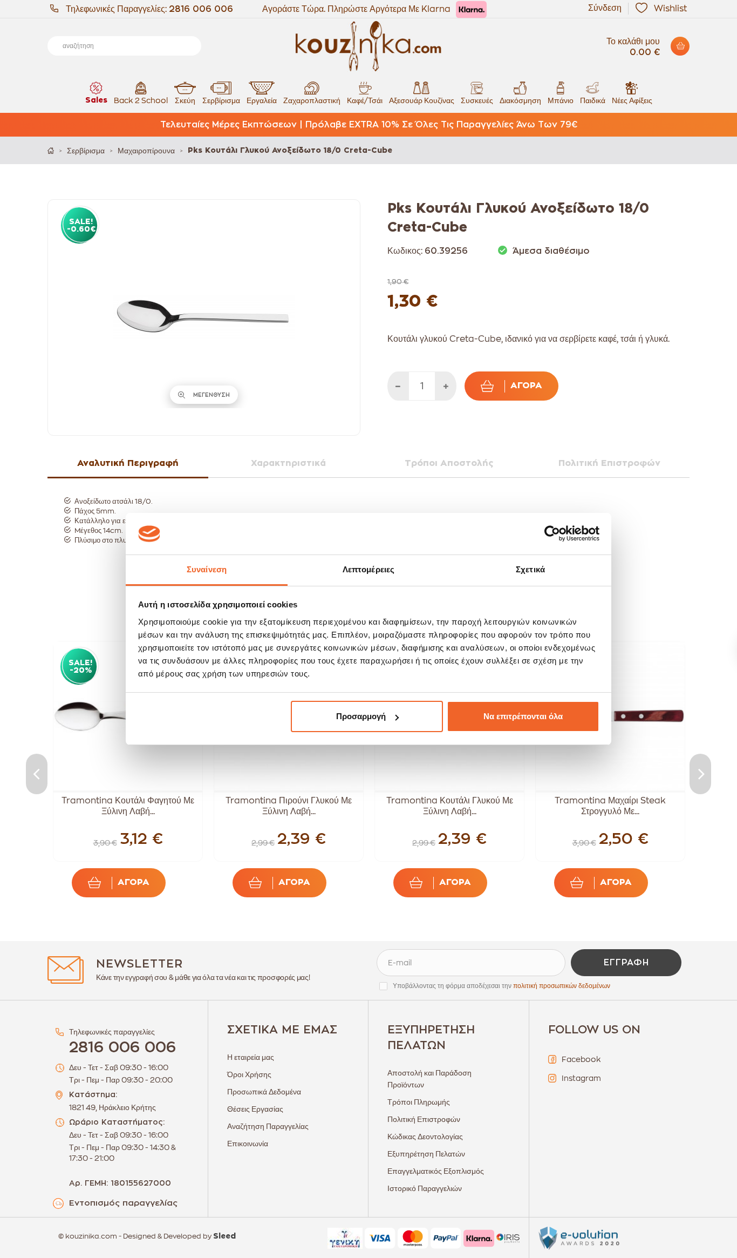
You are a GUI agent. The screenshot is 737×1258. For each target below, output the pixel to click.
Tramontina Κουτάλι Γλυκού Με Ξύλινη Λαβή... (449, 806)
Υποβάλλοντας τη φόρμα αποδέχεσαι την (501, 986)
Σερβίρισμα (221, 100)
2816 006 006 (201, 9)
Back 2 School (141, 100)
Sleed (224, 1236)
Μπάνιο (561, 100)
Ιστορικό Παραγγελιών (424, 1188)
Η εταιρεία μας (250, 1057)
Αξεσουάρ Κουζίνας (421, 100)
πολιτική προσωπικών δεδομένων (561, 986)
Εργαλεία (262, 100)
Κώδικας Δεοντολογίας (425, 1136)
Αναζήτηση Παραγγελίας (268, 1126)
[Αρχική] (50, 150)
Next (700, 774)
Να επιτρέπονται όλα (523, 716)
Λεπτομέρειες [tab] (368, 569)
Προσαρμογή (361, 716)
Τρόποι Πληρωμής (418, 1102)
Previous (36, 774)
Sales (96, 100)
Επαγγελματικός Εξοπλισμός (435, 1171)
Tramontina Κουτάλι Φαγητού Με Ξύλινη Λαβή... (128, 806)
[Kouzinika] (368, 46)
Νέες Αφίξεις (632, 100)
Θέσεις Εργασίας (255, 1109)
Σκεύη (185, 100)
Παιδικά (592, 100)
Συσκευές (477, 100)
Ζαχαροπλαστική (311, 100)
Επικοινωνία (247, 1143)
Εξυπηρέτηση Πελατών (426, 1154)
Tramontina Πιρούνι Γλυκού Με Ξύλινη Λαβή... (289, 806)
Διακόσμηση (520, 100)
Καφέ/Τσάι (365, 100)
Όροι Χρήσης (249, 1074)
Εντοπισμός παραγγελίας (123, 1203)
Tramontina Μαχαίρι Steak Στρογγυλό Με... (610, 806)
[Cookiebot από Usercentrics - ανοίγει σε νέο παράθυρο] (552, 534)
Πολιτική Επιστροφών (423, 1119)
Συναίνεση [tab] (207, 569)
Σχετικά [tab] (530, 569)
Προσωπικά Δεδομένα (264, 1091)
